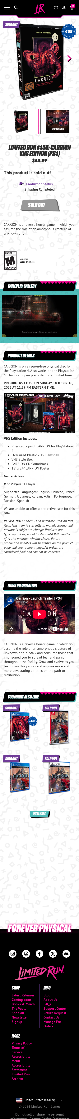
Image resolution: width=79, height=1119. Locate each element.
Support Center (55, 1008)
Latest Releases (23, 995)
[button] (10, 58)
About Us (50, 999)
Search (16, 8)
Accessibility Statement (21, 1067)
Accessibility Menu (21, 1058)
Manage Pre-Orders (53, 1023)
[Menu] (7, 8)
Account (63, 8)
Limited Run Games (39, 9)
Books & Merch (23, 1004)
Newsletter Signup (20, 1019)
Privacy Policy (22, 1043)
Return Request (55, 1013)
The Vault (19, 1008)
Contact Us (51, 1017)
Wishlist (56, 8)
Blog (47, 995)
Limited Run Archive (21, 1076)
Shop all (18, 1013)
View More (39, 813)
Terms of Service (18, 1049)
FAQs (47, 1004)
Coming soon (21, 999)
